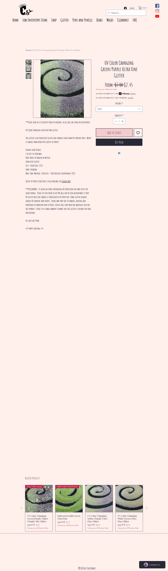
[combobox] (119, 109)
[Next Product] (146, 508)
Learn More (133, 93)
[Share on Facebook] (119, 153)
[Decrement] (116, 121)
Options (119, 103)
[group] (84, 508)
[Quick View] (99, 498)
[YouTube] (157, 16)
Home (29, 50)
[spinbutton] (119, 121)
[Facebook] (157, 6)
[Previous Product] (21, 508)
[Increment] (122, 121)
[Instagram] (157, 11)
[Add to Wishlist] (138, 132)
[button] (145, 7)
